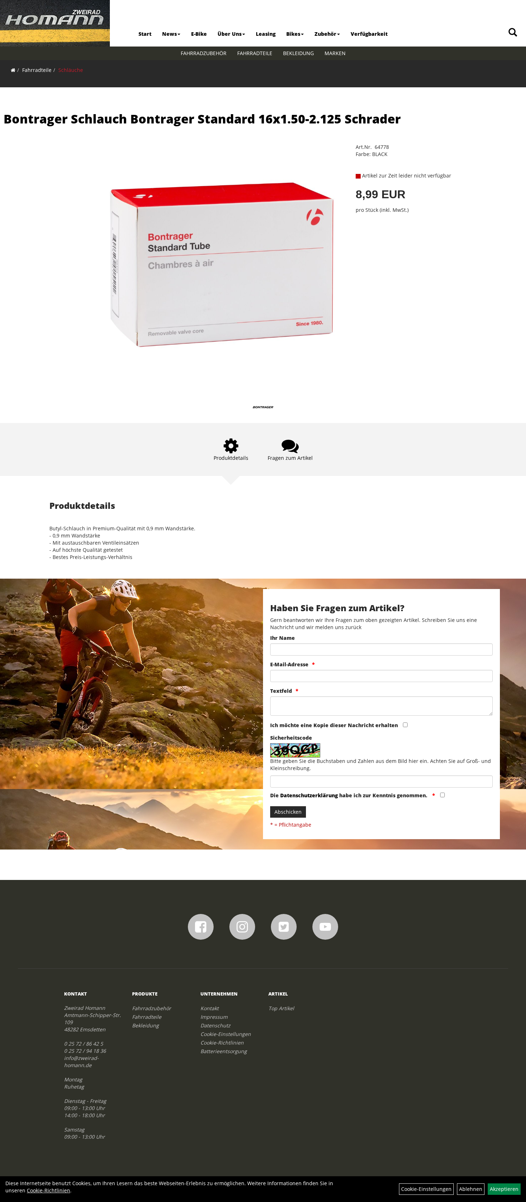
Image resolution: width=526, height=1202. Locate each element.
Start (144, 33)
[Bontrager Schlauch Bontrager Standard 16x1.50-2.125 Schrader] (219, 268)
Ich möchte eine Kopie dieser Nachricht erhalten (334, 725)
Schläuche (70, 70)
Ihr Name (282, 637)
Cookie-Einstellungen (225, 1034)
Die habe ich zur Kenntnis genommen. (349, 795)
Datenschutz (215, 1025)
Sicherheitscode (291, 737)
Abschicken (288, 811)
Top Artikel (281, 1008)
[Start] (13, 70)
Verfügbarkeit (369, 33)
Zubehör (325, 33)
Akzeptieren (504, 1189)
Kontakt (209, 1008)
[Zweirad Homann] (55, 23)
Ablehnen (470, 1189)
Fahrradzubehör (204, 53)
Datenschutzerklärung (309, 795)
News (169, 33)
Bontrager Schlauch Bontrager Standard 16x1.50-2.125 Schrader (202, 119)
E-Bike (199, 33)
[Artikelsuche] (512, 33)
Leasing (266, 33)
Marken (335, 53)
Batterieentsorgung (223, 1051)
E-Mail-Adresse (289, 664)
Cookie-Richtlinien (222, 1042)
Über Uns (230, 33)
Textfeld (281, 690)
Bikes (293, 33)
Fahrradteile (254, 53)
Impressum (214, 1016)
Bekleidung (298, 53)
